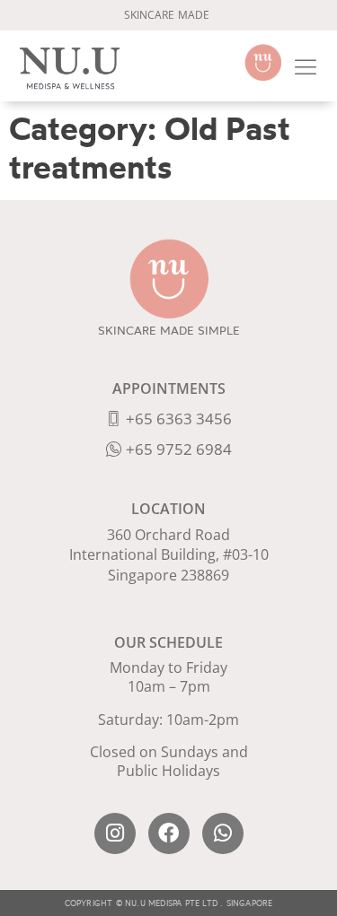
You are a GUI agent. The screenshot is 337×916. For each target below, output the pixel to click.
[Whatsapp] (223, 833)
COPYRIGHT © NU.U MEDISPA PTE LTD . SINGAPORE (169, 903)
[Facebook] (169, 833)
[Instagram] (115, 833)
